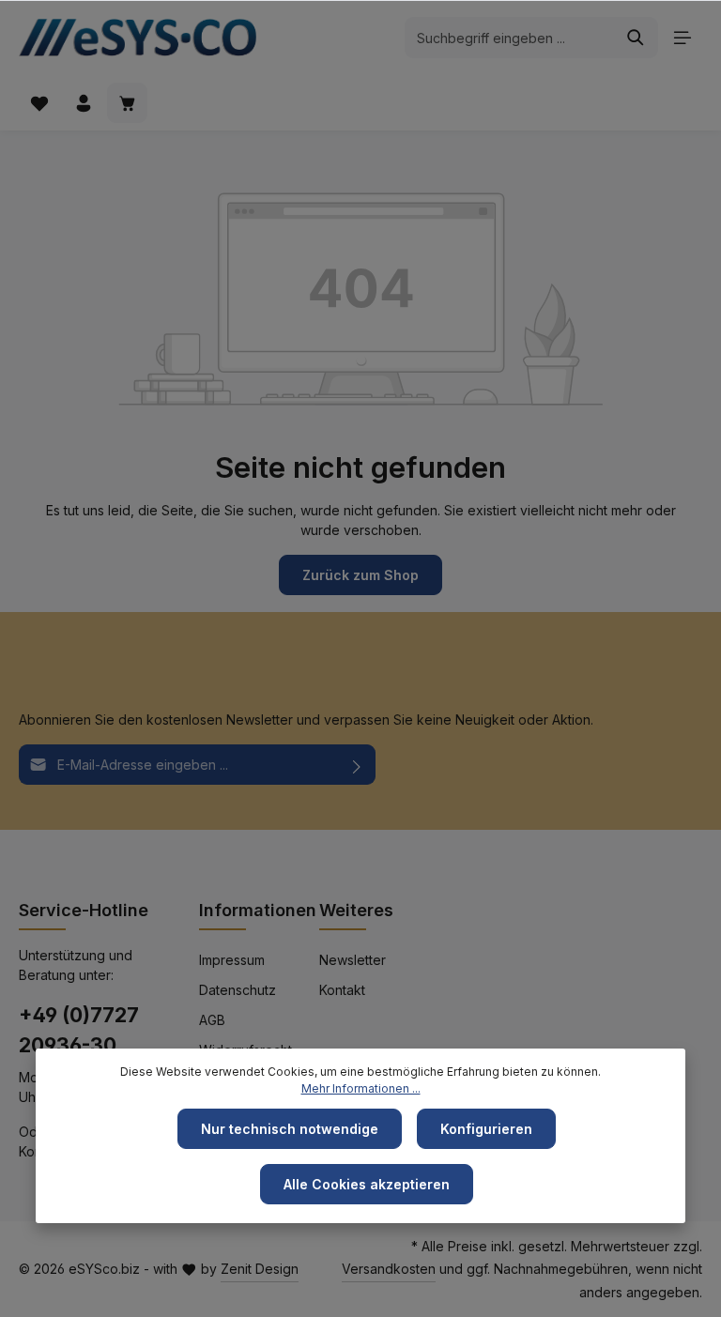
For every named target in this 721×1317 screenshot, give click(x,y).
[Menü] (682, 38)
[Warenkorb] (127, 103)
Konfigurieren (486, 1129)
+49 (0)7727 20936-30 (79, 1030)
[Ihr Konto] (83, 103)
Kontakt (342, 990)
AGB (212, 1020)
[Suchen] (636, 37)
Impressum (232, 960)
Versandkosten (389, 1269)
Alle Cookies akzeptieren (367, 1184)
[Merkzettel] (39, 103)
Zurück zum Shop (360, 575)
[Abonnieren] (357, 764)
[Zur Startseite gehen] (144, 37)
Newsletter (352, 960)
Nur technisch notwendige (289, 1129)
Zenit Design (260, 1269)
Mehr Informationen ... (361, 1088)
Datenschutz (237, 990)
